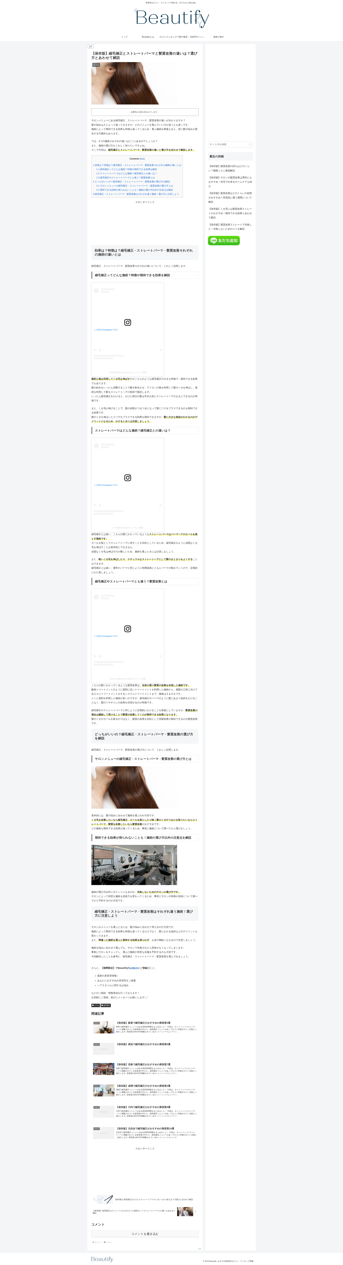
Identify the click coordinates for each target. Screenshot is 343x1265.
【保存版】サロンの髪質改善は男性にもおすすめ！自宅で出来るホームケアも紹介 (230, 182)
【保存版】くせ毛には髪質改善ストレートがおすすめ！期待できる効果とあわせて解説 (230, 213)
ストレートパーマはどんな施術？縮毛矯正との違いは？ (126, 173)
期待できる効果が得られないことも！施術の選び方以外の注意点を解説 (134, 190)
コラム (96, 1005)
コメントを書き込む (145, 1234)
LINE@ (134, 968)
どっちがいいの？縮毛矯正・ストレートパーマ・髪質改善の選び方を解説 (131, 181)
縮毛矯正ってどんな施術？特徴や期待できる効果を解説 (126, 169)
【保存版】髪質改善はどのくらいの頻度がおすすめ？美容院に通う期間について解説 (230, 197)
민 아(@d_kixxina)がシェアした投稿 (128, 528)
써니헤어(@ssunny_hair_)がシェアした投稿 (127, 372)
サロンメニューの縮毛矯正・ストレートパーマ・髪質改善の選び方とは (134, 185)
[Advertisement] (145, 223)
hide (142, 159)
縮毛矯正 (107, 1005)
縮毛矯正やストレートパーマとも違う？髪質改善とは (125, 177)
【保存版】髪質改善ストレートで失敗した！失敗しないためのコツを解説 (230, 226)
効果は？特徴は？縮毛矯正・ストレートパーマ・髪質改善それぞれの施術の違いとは (137, 165)
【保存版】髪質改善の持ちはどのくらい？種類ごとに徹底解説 (228, 168)
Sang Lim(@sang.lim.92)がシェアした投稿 (128, 679)
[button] (250, 144)
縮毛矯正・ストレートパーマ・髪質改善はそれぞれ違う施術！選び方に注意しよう (136, 194)
